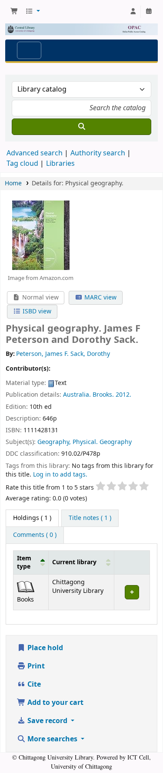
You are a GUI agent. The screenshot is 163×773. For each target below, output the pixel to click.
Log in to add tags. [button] (60, 474)
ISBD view (36, 311)
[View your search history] (148, 11)
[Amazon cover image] (40, 235)
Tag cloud (22, 163)
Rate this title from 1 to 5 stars (50, 488)
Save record (47, 721)
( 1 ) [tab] (32, 518)
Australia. (77, 394)
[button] (14, 11)
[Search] (81, 126)
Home (13, 183)
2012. (123, 394)
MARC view (99, 297)
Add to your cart (54, 702)
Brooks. (104, 394)
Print (35, 666)
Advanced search (35, 153)
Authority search (97, 153)
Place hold (44, 648)
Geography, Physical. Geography (84, 442)
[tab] (90, 518)
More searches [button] (52, 739)
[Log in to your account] (133, 11)
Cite (33, 684)
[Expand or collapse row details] (132, 592)
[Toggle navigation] (29, 50)
